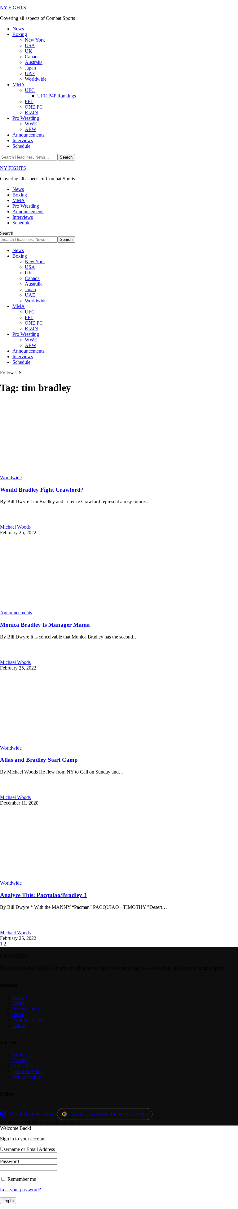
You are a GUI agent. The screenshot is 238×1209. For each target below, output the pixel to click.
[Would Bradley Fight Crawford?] (65, 472)
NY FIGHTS (13, 7)
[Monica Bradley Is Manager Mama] (65, 607)
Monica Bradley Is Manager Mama (45, 624)
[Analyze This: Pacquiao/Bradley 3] (65, 877)
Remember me (21, 1179)
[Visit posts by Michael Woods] (7, 521)
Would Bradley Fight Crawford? (42, 489)
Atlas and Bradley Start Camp (39, 759)
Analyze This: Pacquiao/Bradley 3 (43, 895)
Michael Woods (15, 527)
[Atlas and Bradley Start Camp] (65, 742)
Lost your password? (20, 1189)
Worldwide (11, 477)
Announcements (16, 612)
